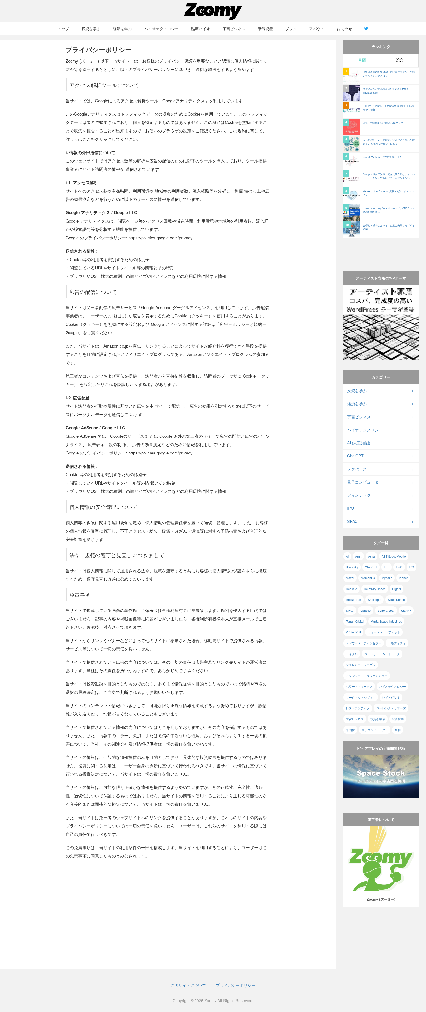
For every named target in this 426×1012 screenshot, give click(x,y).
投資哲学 (398, 719)
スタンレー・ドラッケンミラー (366, 675)
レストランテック (358, 708)
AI (347, 556)
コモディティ (397, 643)
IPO (350, 508)
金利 (398, 730)
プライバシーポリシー (235, 985)
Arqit (358, 556)
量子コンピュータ (363, 482)
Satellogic (374, 599)
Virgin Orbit (353, 632)
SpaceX (365, 610)
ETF (386, 567)
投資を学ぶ (91, 28)
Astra (371, 556)
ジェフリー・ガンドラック (382, 654)
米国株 (350, 730)
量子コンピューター (374, 730)
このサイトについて (188, 985)
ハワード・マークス (359, 686)
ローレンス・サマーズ (391, 708)
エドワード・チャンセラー (363, 643)
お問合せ (344, 28)
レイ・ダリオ (391, 697)
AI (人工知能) (358, 443)
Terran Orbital (355, 621)
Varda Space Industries (386, 621)
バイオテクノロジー (161, 28)
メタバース (357, 469)
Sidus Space (396, 599)
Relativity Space (375, 589)
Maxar (350, 578)
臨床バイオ (200, 28)
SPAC (352, 521)
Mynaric (387, 578)
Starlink (406, 610)
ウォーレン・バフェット (384, 632)
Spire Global (386, 610)
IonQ (399, 567)
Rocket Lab (353, 599)
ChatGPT (355, 456)
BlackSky (352, 567)
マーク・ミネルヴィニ (360, 697)
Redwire (351, 589)
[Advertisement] (381, 249)
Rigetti (396, 589)
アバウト (316, 28)
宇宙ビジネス (234, 28)
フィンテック (359, 495)
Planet (403, 578)
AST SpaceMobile (394, 556)
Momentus (368, 578)
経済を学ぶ (122, 28)
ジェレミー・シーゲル (360, 665)
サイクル (352, 654)
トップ (63, 28)
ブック (291, 28)
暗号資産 (265, 28)
